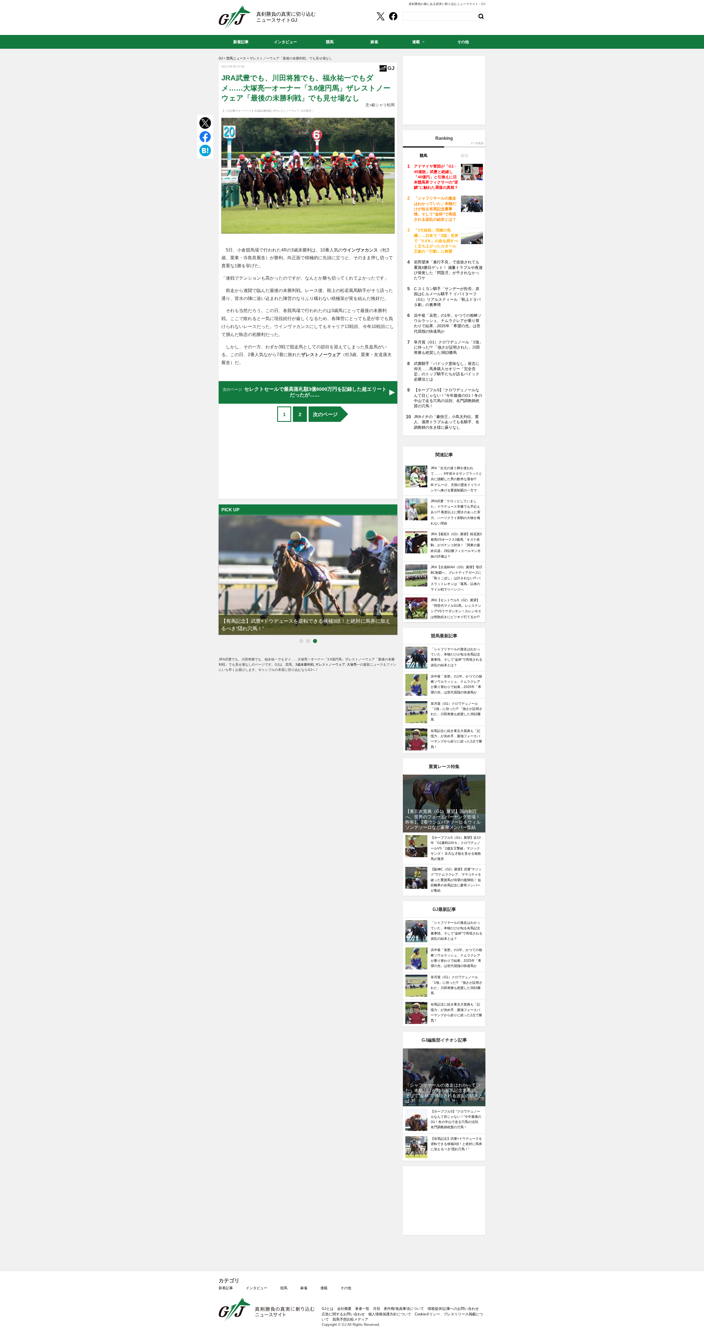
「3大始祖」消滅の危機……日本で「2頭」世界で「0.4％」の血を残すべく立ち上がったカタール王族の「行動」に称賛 (436, 240)
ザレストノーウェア (321, 354)
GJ (235, 17)
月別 (376, 1309)
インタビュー (256, 1288)
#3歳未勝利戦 (262, 110)
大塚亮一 (353, 664)
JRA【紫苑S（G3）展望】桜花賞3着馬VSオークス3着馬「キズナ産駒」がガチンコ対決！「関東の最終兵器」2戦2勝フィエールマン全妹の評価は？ (456, 545)
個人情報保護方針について (389, 1314)
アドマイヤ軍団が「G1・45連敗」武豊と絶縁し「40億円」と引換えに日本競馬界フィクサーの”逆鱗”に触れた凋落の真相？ (436, 177)
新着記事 (226, 1288)
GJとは (328, 1309)
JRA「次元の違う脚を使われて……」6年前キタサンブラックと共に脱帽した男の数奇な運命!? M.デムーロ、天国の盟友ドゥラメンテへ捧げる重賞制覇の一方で (456, 479)
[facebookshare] (393, 16)
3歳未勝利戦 (304, 664)
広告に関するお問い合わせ (343, 1314)
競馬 (283, 1288)
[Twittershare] (380, 16)
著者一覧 (362, 1309)
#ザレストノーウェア (286, 110)
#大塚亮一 (307, 110)
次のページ (325, 414)
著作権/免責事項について (404, 1309)
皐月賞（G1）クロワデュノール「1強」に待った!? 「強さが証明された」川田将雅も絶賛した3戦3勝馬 (448, 347)
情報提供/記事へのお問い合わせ (453, 1309)
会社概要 (344, 1309)
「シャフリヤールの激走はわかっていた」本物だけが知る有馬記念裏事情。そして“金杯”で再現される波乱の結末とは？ (435, 209)
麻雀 (303, 1288)
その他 (345, 1288)
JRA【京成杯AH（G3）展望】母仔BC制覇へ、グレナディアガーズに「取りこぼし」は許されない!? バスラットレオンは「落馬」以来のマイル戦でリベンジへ (456, 578)
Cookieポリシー (427, 1314)
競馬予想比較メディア (350, 1319)
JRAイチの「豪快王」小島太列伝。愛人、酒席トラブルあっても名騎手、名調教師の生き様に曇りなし (446, 421)
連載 (324, 1288)
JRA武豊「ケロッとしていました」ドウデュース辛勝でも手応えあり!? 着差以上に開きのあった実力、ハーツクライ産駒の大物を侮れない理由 (455, 512)
